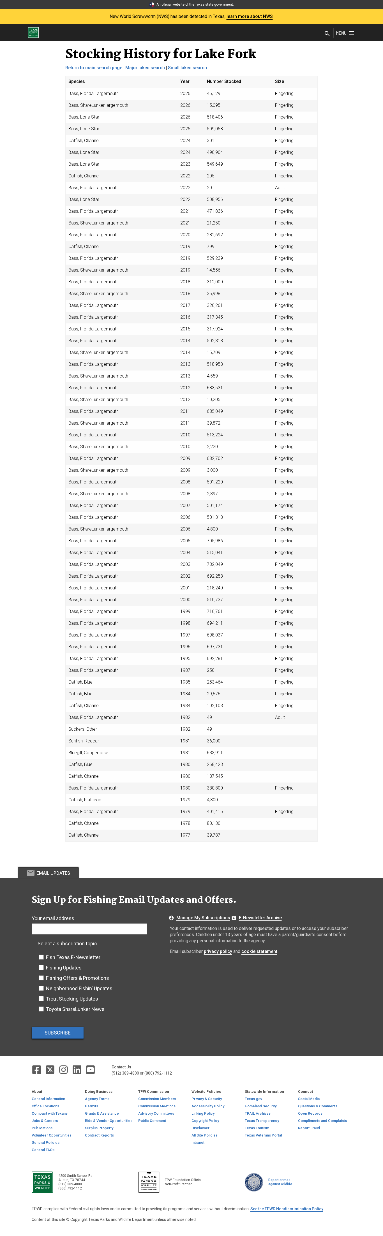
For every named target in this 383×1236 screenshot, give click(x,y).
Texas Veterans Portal (263, 1135)
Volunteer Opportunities (51, 1135)
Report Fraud (309, 1128)
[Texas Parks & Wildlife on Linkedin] (77, 1069)
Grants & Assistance (102, 1113)
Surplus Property (99, 1128)
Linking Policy (203, 1113)
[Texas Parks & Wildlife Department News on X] (50, 1069)
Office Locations (45, 1106)
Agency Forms (97, 1099)
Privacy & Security (207, 1099)
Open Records (310, 1113)
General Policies (45, 1142)
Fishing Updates (64, 968)
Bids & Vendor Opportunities (108, 1121)
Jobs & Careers (45, 1121)
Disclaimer (200, 1128)
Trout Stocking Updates (72, 999)
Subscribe (58, 1033)
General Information (48, 1099)
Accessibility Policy (208, 1106)
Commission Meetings (157, 1106)
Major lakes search (145, 67)
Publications (42, 1128)
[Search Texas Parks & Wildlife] (327, 34)
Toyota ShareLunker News (75, 1009)
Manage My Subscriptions (203, 917)
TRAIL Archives (258, 1113)
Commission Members (157, 1099)
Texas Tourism (257, 1128)
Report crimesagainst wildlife (280, 1182)
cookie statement (259, 951)
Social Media (309, 1099)
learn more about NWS (250, 16)
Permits (91, 1106)
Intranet (198, 1142)
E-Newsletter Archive (260, 917)
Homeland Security (260, 1106)
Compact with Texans (50, 1113)
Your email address (53, 918)
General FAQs (43, 1150)
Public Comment (152, 1121)
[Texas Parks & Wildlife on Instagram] (64, 1069)
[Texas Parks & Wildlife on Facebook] (37, 1069)
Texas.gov (253, 1099)
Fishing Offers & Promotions (77, 978)
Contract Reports (99, 1135)
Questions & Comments (317, 1106)
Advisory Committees (156, 1113)
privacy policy (218, 951)
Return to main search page (93, 67)
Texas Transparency (262, 1121)
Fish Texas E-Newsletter (73, 957)
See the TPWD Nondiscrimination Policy (286, 1209)
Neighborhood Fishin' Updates (79, 988)
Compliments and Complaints (322, 1121)
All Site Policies (205, 1135)
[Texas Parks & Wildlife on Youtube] (90, 1069)
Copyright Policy (205, 1121)
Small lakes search (187, 67)
